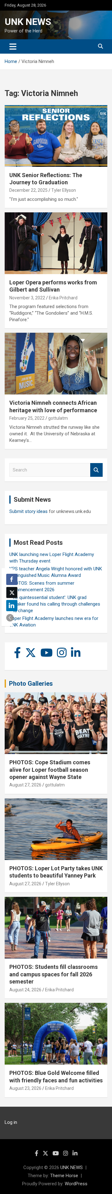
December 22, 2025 (28, 190)
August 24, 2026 (25, 989)
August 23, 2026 (25, 1088)
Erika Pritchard (63, 297)
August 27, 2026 (25, 784)
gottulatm (58, 418)
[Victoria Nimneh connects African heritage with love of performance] (56, 364)
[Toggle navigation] (13, 46)
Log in (11, 1122)
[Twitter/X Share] (11, 592)
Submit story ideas (28, 511)
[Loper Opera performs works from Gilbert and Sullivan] (56, 243)
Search (96, 470)
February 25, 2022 (26, 418)
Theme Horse (64, 1175)
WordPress (76, 1184)
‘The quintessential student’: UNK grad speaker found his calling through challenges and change (54, 604)
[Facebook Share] (11, 579)
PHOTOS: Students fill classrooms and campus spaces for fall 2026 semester (53, 974)
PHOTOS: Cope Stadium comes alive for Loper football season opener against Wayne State (49, 769)
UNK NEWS (28, 21)
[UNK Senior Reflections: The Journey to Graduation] (56, 136)
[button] (10, 617)
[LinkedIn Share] (11, 605)
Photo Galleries (31, 683)
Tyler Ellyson (63, 190)
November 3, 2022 (27, 297)
